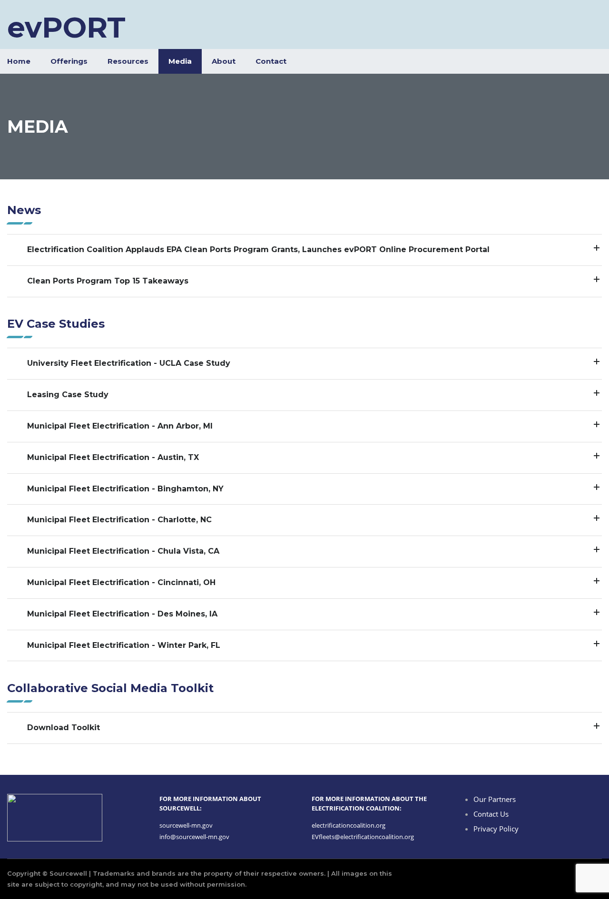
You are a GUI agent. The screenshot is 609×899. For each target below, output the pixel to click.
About (224, 61)
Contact (270, 61)
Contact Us (491, 814)
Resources (128, 61)
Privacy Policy (496, 828)
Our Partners (494, 799)
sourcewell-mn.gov (186, 825)
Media (180, 61)
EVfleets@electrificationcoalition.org (363, 836)
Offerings (69, 61)
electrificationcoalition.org (348, 825)
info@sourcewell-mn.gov (194, 836)
